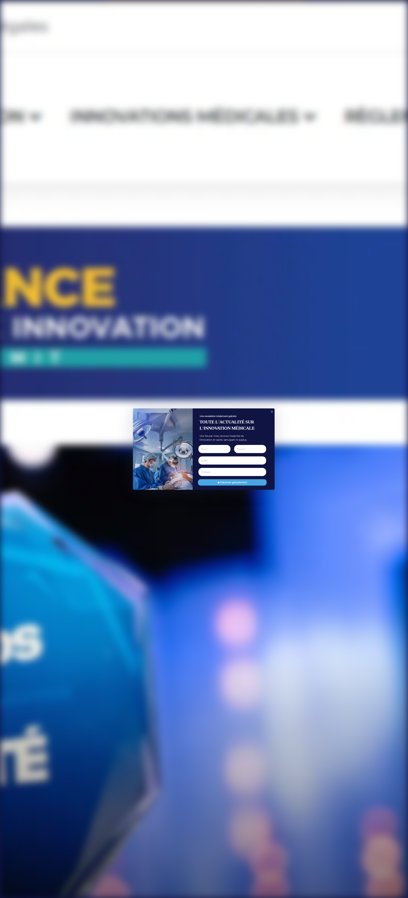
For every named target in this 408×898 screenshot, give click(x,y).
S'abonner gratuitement (233, 482)
